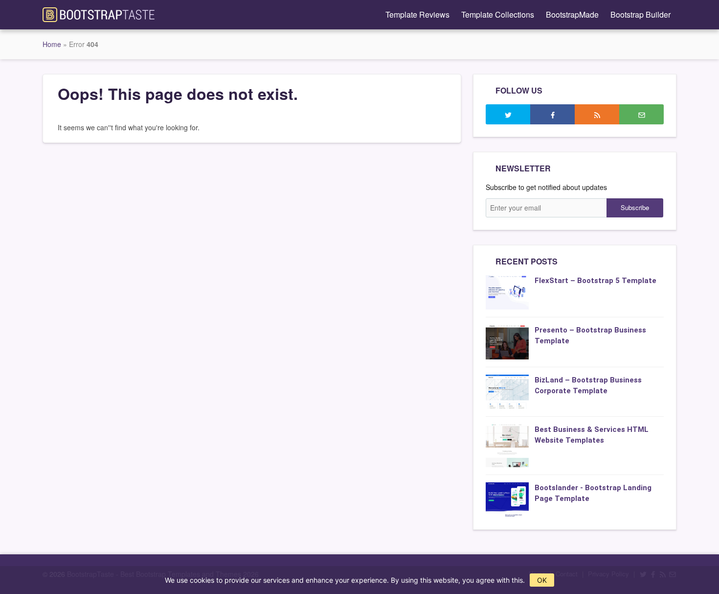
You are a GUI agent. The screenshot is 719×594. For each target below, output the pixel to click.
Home (52, 44)
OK (542, 580)
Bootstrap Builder (640, 14)
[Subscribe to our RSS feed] (597, 114)
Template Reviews (417, 14)
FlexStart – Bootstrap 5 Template (595, 280)
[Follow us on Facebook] (552, 114)
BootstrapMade (572, 14)
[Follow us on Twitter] (508, 114)
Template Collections (497, 14)
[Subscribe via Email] (641, 114)
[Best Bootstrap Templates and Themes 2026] (99, 14)
